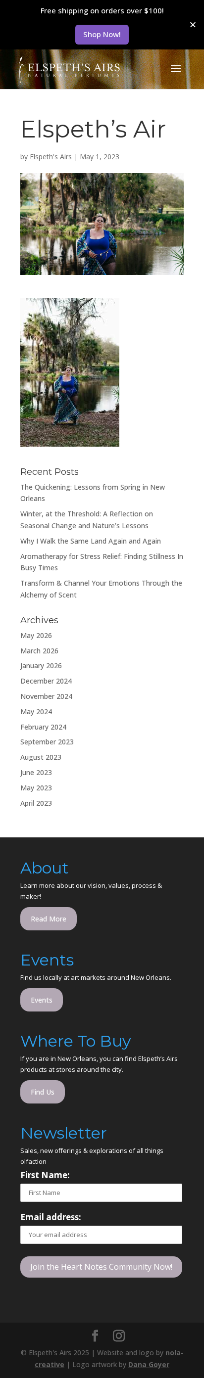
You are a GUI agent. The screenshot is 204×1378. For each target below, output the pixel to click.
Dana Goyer (148, 1364)
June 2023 (36, 772)
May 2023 (36, 787)
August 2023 (40, 757)
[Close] (193, 24)
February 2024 (43, 727)
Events (41, 1000)
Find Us (42, 1092)
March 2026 (39, 650)
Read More (48, 918)
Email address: (50, 1217)
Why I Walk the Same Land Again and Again (90, 541)
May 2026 (36, 635)
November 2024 (46, 696)
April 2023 (36, 803)
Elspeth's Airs (51, 156)
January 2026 (41, 665)
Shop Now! (102, 34)
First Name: (45, 1175)
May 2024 (36, 711)
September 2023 (47, 741)
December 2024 (46, 681)
